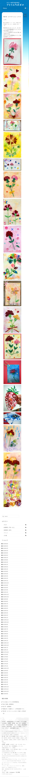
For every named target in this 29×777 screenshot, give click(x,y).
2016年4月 (5, 677)
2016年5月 (5, 675)
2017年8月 (5, 656)
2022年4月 (5, 573)
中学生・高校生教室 (7, 726)
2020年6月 (5, 606)
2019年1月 (5, 640)
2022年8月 (5, 571)
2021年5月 (5, 587)
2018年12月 (6, 643)
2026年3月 (5, 550)
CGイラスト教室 (17, 726)
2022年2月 (5, 578)
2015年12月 (6, 686)
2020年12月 (6, 594)
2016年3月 (5, 679)
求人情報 (18, 772)
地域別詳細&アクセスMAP (13, 721)
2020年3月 (5, 613)
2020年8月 (5, 601)
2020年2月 (5, 615)
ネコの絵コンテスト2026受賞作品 (11, 702)
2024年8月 (5, 559)
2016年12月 (6, 668)
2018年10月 (6, 645)
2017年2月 (5, 663)
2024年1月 (5, 564)
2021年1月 (5, 592)
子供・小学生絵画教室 (7, 724)
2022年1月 (5, 580)
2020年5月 (5, 608)
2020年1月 (5, 617)
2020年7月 (5, 603)
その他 (5, 535)
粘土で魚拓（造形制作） (8, 704)
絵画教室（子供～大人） (7, 24)
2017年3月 (5, 661)
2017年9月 (5, 654)
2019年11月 (5, 619)
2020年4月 (5, 610)
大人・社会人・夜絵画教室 (20, 724)
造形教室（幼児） (16, 24)
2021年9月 (5, 585)
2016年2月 (5, 682)
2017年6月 (5, 659)
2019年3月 (5, 636)
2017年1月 (5, 666)
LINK (7, 772)
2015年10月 (6, 691)
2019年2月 (5, 638)
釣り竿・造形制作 (7, 706)
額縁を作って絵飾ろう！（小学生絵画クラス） (14, 708)
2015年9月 (5, 693)
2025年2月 (5, 557)
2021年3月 (5, 589)
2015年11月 (5, 689)
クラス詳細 (23, 721)
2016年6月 (5, 672)
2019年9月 (5, 624)
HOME (4, 721)
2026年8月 (5, 543)
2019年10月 (6, 622)
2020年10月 (6, 596)
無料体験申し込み (14, 728)
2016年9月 (5, 670)
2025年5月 (5, 555)
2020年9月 (5, 599)
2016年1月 (5, 684)
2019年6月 (5, 631)
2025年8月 (5, 553)
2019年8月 (5, 626)
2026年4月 (5, 548)
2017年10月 (6, 652)
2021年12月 (6, 583)
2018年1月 (5, 649)
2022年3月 (5, 576)
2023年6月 (5, 566)
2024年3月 (5, 562)
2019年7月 (5, 629)
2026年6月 (5, 546)
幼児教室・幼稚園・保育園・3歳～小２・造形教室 (14, 723)
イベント (6, 532)
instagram (12, 772)
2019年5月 (5, 633)
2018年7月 (5, 647)
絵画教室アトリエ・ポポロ (10, 22)
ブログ (5, 524)
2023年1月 (5, 569)
